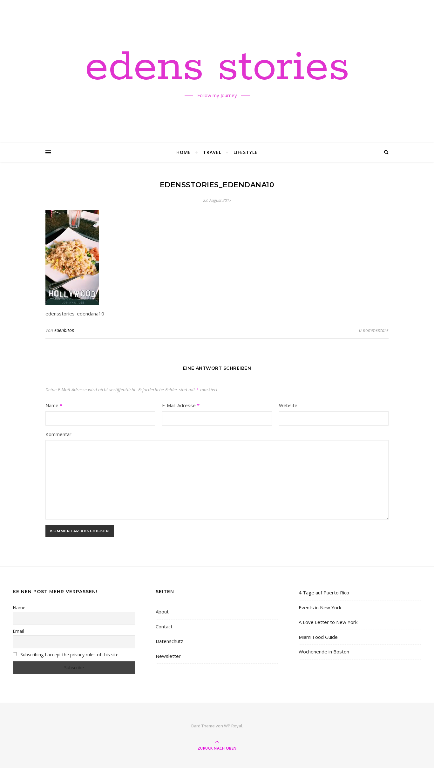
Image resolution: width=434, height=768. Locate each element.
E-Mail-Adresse (181, 405)
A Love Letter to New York (328, 622)
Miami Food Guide (318, 637)
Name (53, 405)
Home (183, 152)
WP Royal (233, 726)
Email (18, 631)
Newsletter (168, 656)
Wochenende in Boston (324, 651)
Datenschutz (169, 641)
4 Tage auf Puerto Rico (324, 592)
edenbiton (64, 330)
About (162, 611)
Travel (212, 152)
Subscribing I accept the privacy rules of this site (69, 655)
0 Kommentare (374, 330)
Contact (164, 626)
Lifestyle (246, 152)
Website (288, 405)
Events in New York (320, 607)
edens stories (217, 67)
